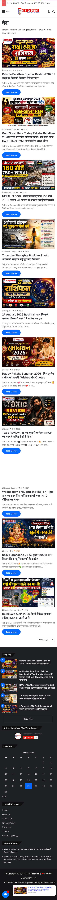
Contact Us (7, 819)
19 (21, 780)
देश (16, 882)
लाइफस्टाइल (29, 882)
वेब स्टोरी (11, 882)
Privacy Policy (8, 823)
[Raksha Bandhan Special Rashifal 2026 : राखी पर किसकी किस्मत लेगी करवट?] (28, 53)
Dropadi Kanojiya (10, 252)
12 (21, 774)
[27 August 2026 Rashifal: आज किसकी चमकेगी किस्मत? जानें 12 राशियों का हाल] (28, 293)
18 (13, 780)
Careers (5, 831)
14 (36, 774)
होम (5, 882)
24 (6, 786)
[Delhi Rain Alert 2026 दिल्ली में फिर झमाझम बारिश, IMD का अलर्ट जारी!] (28, 592)
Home (4, 810)
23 (51, 780)
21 (36, 780)
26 (21, 786)
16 (51, 774)
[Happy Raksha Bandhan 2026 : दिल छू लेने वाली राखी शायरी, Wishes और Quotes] (28, 352)
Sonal (6, 370)
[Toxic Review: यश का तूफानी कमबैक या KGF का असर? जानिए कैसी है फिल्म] (28, 411)
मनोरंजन (21, 882)
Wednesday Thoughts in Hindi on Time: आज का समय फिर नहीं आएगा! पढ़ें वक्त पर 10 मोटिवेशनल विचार (28, 495)
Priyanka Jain (9, 192)
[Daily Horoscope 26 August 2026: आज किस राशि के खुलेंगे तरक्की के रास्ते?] (28, 533)
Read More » (11, 92)
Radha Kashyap (10, 610)
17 (6, 780)
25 (13, 786)
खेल (51, 882)
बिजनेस (18, 887)
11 (13, 774)
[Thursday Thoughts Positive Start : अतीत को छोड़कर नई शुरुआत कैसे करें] (28, 234)
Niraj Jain (7, 70)
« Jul (4, 796)
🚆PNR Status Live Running (33, 887)
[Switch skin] (48, 12)
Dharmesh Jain (10, 129)
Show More (28, 719)
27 (28, 786)
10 (6, 774)
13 (28, 774)
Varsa (6, 551)
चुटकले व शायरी (43, 882)
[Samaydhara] (28, 11)
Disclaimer (6, 827)
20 (28, 780)
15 (44, 774)
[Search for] (53, 12)
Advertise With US (10, 836)
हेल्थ (13, 887)
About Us (6, 814)
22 (43, 780)
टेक (36, 882)
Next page (43, 639)
